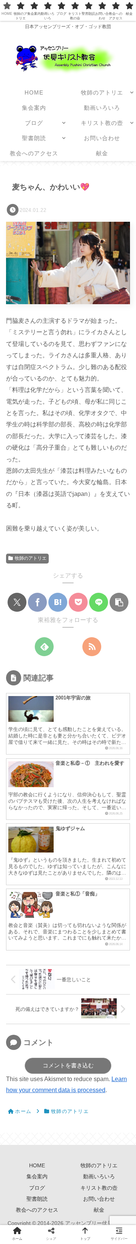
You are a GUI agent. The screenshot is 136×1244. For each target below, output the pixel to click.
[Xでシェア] (17, 602)
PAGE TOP (124, 1200)
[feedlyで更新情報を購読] (44, 646)
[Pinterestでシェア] (119, 1167)
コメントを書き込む (68, 1065)
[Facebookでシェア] (37, 602)
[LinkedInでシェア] (37, 1189)
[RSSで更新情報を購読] (91, 646)
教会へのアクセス (37, 1210)
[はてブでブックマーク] (57, 602)
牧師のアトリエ (30, 558)
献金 (99, 1210)
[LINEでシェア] (98, 602)
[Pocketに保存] (78, 602)
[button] (119, 602)
